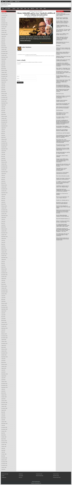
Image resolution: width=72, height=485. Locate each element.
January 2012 (3, 251)
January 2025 (3, 13)
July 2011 (3, 261)
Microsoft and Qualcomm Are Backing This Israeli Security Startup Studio (62, 238)
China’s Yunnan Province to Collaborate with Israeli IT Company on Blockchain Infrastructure (62, 38)
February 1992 (4, 440)
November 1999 (4, 402)
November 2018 (4, 99)
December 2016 (4, 143)
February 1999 (4, 404)
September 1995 (4, 423)
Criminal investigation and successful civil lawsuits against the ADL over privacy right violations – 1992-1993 (63, 230)
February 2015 (4, 185)
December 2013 (4, 209)
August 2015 (3, 173)
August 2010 (3, 278)
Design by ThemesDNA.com (36, 483)
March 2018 (3, 114)
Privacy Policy (17, 1)
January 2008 (4, 322)
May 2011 (3, 263)
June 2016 (3, 154)
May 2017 (3, 133)
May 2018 (3, 110)
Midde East (32, 8)
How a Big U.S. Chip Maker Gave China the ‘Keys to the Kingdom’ (63, 69)
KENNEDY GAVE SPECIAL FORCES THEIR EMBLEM (62, 203)
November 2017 (4, 122)
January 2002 (4, 381)
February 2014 (4, 206)
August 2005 (3, 345)
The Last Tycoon (60, 93)
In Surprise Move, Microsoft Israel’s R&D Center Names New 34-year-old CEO (63, 72)
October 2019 (3, 78)
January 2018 (3, 118)
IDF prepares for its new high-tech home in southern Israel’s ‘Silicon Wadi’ (62, 149)
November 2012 (4, 232)
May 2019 (3, 87)
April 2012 (3, 246)
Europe (22, 8)
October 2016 (3, 146)
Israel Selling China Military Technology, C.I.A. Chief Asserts (63, 127)
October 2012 (3, 234)
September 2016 (4, 148)
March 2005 (3, 347)
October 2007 (4, 326)
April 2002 (3, 379)
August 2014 (3, 194)
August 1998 (3, 410)
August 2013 (3, 217)
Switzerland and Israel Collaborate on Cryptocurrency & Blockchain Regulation (63, 190)
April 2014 (3, 202)
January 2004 (3, 366)
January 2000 (4, 400)
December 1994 (4, 427)
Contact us (11, 1)
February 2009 (4, 303)
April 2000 (3, 398)
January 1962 (3, 467)
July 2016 (3, 152)
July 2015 (3, 175)
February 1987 (4, 459)
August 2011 (3, 259)
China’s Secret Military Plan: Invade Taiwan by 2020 (62, 34)
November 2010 (4, 274)
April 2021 (3, 43)
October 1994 (3, 431)
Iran (28, 8)
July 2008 (3, 312)
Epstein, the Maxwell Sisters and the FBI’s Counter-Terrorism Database (63, 165)
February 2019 (4, 93)
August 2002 (3, 375)
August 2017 (3, 127)
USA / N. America (7, 8)
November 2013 (4, 211)
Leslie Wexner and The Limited (63, 133)
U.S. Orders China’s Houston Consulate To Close (62, 117)
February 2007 (4, 333)
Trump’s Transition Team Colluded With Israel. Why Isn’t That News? (62, 26)
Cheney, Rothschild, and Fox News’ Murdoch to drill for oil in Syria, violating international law (36, 14)
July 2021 (3, 38)
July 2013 (3, 219)
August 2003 (3, 368)
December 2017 (4, 120)
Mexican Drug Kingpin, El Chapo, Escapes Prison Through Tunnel (63, 206)
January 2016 (3, 164)
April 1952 (3, 469)
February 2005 (4, 349)
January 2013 (3, 230)
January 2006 (4, 341)
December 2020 (4, 51)
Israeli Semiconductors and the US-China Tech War (63, 153)
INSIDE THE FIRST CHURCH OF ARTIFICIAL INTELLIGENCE (63, 179)
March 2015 (3, 183)
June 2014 (3, 198)
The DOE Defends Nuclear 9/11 (63, 218)
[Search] (70, 8)
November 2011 (4, 253)
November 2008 (4, 307)
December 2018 (4, 97)
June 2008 (3, 314)
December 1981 (4, 463)
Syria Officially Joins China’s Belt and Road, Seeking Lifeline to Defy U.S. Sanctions (63, 136)
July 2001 (3, 389)
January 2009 (4, 305)
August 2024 (3, 17)
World (45, 8)
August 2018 (3, 104)
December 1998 (4, 408)
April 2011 (3, 265)
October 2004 (3, 354)
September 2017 (4, 125)
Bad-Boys (20, 477)
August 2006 (3, 339)
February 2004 (4, 364)
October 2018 (3, 101)
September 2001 (4, 387)
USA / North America (39, 11)
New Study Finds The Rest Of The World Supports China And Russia (62, 234)
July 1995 (3, 425)
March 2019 (3, 91)
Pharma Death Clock (56, 477)
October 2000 (4, 396)
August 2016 (3, 150)
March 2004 (3, 362)
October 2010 (3, 276)
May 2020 (3, 64)
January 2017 (3, 141)
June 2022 (3, 28)
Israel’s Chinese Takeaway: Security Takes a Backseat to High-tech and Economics (62, 21)
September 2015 (4, 171)
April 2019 (3, 89)
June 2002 (3, 377)
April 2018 (3, 112)
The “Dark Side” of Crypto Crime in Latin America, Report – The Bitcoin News (63, 30)
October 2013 (3, 213)
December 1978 (4, 465)
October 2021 (3, 32)
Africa (3, 8)
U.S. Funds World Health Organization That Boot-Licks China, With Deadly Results (62, 225)
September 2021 (4, 34)
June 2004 (3, 358)
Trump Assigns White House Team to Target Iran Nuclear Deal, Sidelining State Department (62, 160)
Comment (19, 63)
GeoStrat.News (6, 4)
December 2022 (4, 22)
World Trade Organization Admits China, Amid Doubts (62, 18)
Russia (41, 8)
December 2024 (4, 15)
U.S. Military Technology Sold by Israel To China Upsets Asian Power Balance (63, 182)
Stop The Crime (56, 475)
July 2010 (3, 280)
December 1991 (4, 442)
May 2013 (3, 223)
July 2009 (3, 295)
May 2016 (3, 156)
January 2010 (3, 288)
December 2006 (4, 335)
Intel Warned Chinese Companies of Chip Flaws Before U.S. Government (63, 96)
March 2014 (3, 204)
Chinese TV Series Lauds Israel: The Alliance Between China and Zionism (63, 48)
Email (18, 78)
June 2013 (3, 221)
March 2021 (3, 45)
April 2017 (3, 135)
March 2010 (3, 284)
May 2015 (3, 179)
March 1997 (3, 417)
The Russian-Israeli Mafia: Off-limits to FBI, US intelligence (63, 104)
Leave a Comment (42, 16)
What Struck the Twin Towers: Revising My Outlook (62, 43)
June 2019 (3, 85)
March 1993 (3, 438)
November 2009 (4, 291)
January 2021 (3, 49)
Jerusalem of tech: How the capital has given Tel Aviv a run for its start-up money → (40, 55)
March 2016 (3, 160)
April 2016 (3, 158)
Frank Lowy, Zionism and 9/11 (62, 200)
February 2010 (4, 286)
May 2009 (3, 299)
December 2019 (4, 74)
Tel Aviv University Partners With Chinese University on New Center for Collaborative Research (63, 81)
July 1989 (3, 452)
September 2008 (4, 309)
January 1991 (3, 446)
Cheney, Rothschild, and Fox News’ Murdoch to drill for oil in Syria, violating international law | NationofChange (35, 38)
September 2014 (4, 192)
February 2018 (4, 116)
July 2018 (3, 106)
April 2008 (3, 318)
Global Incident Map (39, 475)
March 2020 (3, 68)
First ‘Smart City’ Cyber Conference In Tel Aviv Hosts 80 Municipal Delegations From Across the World (63, 141)
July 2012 (3, 240)
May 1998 (3, 412)
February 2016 (4, 162)
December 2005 (4, 343)
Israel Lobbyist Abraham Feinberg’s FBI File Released (62, 216)
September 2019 (4, 80)
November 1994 (4, 429)
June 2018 (3, 108)
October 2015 (3, 169)
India (25, 8)
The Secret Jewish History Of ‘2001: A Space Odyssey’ (62, 197)
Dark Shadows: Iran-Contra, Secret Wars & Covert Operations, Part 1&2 (62, 113)
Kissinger (58, 45)
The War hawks (59, 110)
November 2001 (4, 385)
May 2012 (3, 244)
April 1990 (3, 450)
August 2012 (3, 238)
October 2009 (4, 293)
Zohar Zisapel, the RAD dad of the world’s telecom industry (62, 107)
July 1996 (3, 419)
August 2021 (3, 36)
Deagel (3, 475)
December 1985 (4, 461)
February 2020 (4, 70)
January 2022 (3, 30)
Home (2, 1)
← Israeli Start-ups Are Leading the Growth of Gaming (26, 54)
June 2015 (3, 177)
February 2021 (4, 47)
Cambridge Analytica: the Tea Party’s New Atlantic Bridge (62, 186)
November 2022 (4, 24)
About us (6, 1)
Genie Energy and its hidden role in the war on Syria (62, 173)
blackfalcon (30, 16)
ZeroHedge (21, 475)
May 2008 (3, 316)
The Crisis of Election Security (62, 176)
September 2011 (4, 257)
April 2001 (3, 391)
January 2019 (3, 95)
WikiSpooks (4, 477)
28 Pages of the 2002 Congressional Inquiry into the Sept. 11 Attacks (63, 14)
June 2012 (3, 242)
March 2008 (3, 320)
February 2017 (4, 139)
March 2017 (3, 137)
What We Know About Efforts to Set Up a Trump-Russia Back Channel (63, 53)
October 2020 (4, 55)
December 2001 (4, 383)
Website (18, 80)
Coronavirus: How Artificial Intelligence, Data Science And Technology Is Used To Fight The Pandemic (63, 64)
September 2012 (4, 236)
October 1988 (3, 454)
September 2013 (4, 215)
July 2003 (3, 370)
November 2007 (4, 324)
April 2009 (3, 301)
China (18, 8)
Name (18, 76)
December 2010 (4, 272)
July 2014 (3, 196)
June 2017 (3, 131)
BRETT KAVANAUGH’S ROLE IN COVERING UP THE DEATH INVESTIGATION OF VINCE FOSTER (63, 211)
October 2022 (3, 26)
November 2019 (4, 76)
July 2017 (3, 129)
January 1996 (3, 421)
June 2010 (3, 282)
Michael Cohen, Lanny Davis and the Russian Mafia (63, 57)
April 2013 (3, 225)
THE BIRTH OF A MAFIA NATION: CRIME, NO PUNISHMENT (61, 169)
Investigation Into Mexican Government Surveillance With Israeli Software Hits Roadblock (63, 86)
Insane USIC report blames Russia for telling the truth (62, 130)
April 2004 (3, 360)
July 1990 (3, 448)
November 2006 (4, 337)
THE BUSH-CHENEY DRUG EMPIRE (62, 156)
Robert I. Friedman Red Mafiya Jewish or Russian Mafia (63, 221)
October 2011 (3, 255)
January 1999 (3, 406)
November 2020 (4, 53)
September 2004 (4, 356)
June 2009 (3, 297)
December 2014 (4, 188)
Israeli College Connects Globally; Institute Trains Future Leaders (63, 76)
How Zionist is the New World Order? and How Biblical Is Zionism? (62, 90)
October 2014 (3, 190)
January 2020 (4, 72)
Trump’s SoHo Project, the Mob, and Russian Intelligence (63, 60)
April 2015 (3, 181)
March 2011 (3, 267)
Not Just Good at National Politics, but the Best (61, 101)
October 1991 (3, 444)
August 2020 (3, 59)
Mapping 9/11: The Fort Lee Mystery (62, 194)
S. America (13, 8)
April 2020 (3, 66)
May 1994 (3, 433)
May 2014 (3, 200)
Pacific (37, 8)
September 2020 (4, 57)
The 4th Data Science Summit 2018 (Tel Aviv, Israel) (62, 145)
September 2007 (4, 328)
